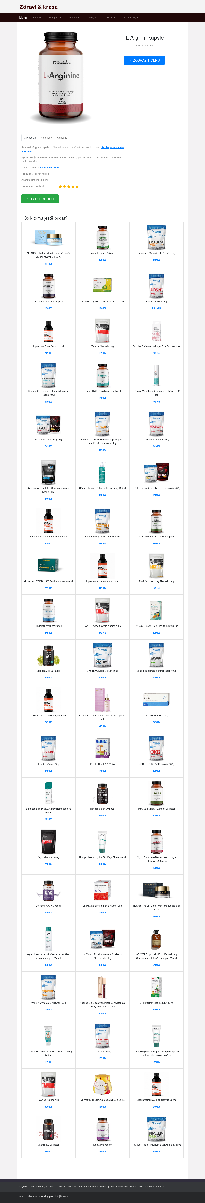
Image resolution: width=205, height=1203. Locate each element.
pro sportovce (70, 1186)
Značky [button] (90, 17)
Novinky (37, 17)
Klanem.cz (33, 1196)
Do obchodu (42, 198)
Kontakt (64, 1196)
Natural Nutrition (144, 45)
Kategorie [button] (54, 17)
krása (95, 1186)
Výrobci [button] (73, 17)
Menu (23, 17)
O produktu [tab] (30, 137)
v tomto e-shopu (49, 167)
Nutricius (160, 1186)
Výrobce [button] (108, 17)
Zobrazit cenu (146, 60)
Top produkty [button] (129, 17)
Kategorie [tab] (62, 137)
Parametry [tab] (46, 137)
